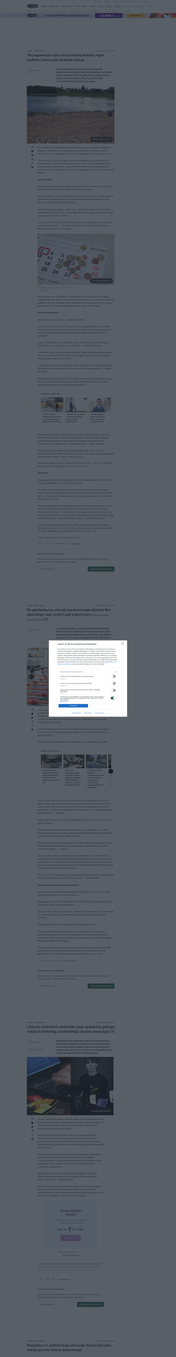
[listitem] (88, 672)
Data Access (88, 713)
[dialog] (88, 678)
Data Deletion (76, 713)
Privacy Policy (99, 713)
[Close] (123, 644)
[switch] (113, 676)
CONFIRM (73, 705)
